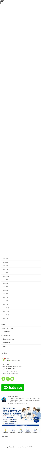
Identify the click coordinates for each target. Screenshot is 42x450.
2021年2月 (5, 287)
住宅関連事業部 (5, 335)
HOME (3, 324)
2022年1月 (5, 273)
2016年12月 (6, 308)
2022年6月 (5, 262)
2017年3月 (5, 301)
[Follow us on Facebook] (3, 379)
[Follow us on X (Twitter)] (8, 379)
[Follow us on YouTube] (12, 379)
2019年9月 (5, 294)
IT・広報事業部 (5, 332)
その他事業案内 (5, 342)
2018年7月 (5, 297)
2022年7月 (5, 259)
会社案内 (3, 346)
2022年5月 (5, 266)
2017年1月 (5, 304)
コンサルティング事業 (7, 328)
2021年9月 (5, 280)
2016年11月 (6, 311)
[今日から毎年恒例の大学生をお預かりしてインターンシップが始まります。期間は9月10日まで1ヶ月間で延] (21, 426)
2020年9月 (5, 290)
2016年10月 (6, 315)
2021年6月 (5, 283)
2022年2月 (5, 269)
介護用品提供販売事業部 (7, 339)
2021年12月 (6, 276)
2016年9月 (5, 318)
